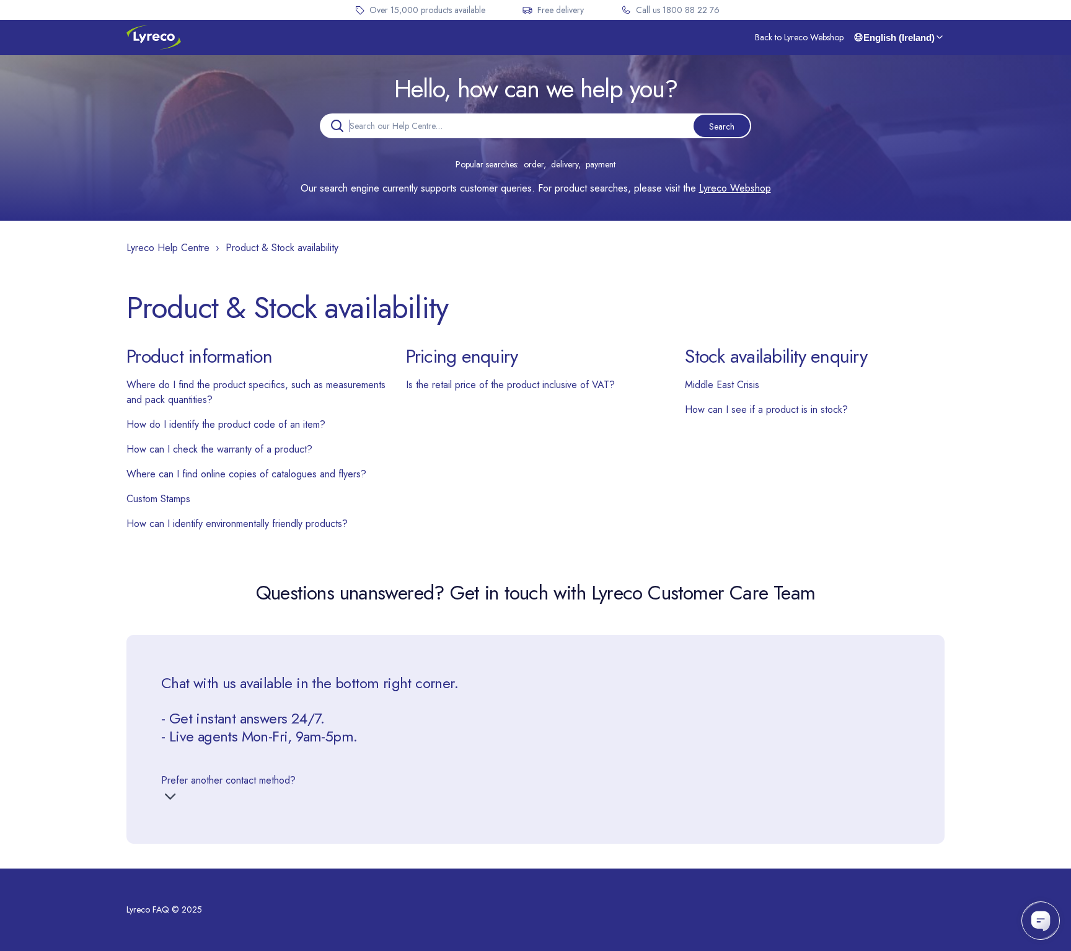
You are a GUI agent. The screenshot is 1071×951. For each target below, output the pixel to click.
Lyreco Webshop (735, 188)
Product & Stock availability (282, 248)
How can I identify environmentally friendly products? (237, 523)
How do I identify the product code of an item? (225, 424)
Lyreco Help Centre (167, 248)
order (534, 164)
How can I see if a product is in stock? (766, 409)
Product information (199, 356)
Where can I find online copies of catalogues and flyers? (246, 474)
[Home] (153, 37)
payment (600, 164)
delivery (564, 164)
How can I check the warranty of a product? (219, 449)
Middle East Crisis (722, 385)
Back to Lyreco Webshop (799, 37)
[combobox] (535, 125)
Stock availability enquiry (776, 356)
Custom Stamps (158, 499)
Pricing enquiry (462, 356)
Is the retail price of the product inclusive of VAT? (510, 385)
